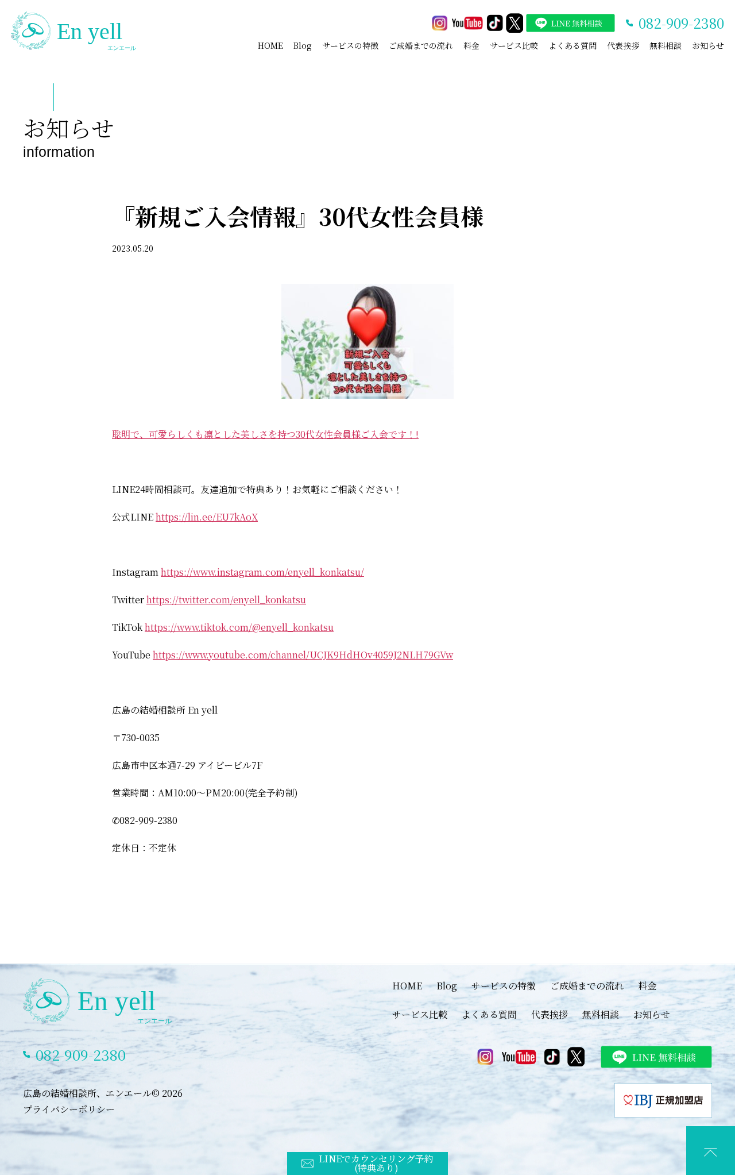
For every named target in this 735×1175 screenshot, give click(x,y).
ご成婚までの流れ (421, 45)
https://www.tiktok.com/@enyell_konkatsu (239, 627)
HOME (270, 45)
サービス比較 (514, 45)
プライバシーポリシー (69, 1109)
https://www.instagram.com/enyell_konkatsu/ (262, 572)
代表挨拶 (623, 45)
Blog (302, 45)
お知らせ (708, 45)
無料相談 (665, 45)
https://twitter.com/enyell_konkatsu (226, 599)
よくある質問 (572, 45)
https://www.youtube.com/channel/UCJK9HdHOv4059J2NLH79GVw (303, 654)
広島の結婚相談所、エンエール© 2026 (103, 1093)
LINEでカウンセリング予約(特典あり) (376, 1163)
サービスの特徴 (350, 45)
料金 (471, 45)
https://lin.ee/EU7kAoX (207, 516)
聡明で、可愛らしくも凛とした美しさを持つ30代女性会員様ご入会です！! (265, 434)
